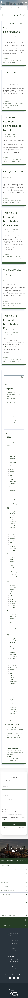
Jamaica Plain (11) (11, 406)
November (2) (13, 605)
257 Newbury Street (15, 949)
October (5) (13, 628)
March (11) (12, 696)
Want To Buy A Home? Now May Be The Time (15, 730)
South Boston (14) (11, 410)
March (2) (12, 490)
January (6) (13, 665)
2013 (8, 635)
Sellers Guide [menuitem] (14, 966)
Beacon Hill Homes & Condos (8, 902)
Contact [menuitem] (14, 968)
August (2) (12, 479)
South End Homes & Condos (7, 890)
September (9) (13, 681)
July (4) (12, 597)
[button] (25, 8)
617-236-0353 (19, 2)
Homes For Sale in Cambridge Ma (9, 869)
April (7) (12, 620)
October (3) (13, 709)
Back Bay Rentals (5, 882)
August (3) (12, 599)
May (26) (12, 673)
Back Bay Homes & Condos (7, 878)
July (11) (12, 677)
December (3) (13, 632)
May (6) (12, 622)
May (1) (11, 475)
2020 (9, 486)
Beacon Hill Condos (5, 898)
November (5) (13, 656)
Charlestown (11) (11, 400)
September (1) (13, 462)
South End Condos (5, 886)
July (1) (11, 449)
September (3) (13, 573)
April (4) (12, 591)
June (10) (12, 702)
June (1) (12, 442)
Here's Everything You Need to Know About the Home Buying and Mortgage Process (15, 752)
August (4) (12, 679)
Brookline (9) (10, 396)
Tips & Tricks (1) (11, 422)
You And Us (17, 62)
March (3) (12, 458)
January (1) (12, 469)
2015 (8, 582)
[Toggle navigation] (26, 2)
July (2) (11, 519)
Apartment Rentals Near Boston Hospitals (11, 915)
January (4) (13, 639)
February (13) (13, 667)
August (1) (12, 571)
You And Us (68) (11, 426)
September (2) (13, 521)
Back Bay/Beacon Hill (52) (14, 394)
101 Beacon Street (13, 72)
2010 (9, 717)
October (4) (13, 603)
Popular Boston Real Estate (12, 861)
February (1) (13, 441)
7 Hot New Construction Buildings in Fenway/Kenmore (15, 759)
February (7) (13, 616)
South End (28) (11, 412)
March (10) (12, 669)
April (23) (12, 671)
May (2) (12, 542)
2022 (9, 466)
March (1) (12, 471)
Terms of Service (6, 828)
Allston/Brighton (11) (12, 392)
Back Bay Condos (5, 874)
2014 (9, 610)
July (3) (11, 650)
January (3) (13, 534)
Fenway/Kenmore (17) (12, 404)
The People (15, 60)
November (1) (13, 525)
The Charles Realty (10, 36)
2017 (8, 531)
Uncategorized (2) (11, 424)
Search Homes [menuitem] (14, 959)
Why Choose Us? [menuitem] (13, 961)
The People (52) (11, 416)
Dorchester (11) (11, 402)
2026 (9, 437)
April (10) (12, 698)
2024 (9, 453)
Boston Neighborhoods (10, 920)
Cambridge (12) (11, 398)
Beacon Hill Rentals (5, 907)
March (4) (12, 589)
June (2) (12, 624)
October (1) (12, 483)
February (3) (13, 587)
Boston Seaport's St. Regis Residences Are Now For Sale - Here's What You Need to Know (14, 737)
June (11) (12, 675)
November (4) (13, 630)
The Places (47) (11, 418)
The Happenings (7, 60)
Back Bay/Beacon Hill (9, 103)
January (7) (13, 614)
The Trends (11, 62)
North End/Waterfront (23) (14, 408)
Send (14, 824)
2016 (9, 553)
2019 (9, 495)
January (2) (13, 512)
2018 (9, 508)
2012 (8, 662)
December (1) (13, 527)
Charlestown (7, 256)
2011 (8, 690)
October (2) (13, 575)
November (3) (13, 577)
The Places (13, 105)
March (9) (12, 618)
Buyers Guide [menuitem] (14, 964)
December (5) (13, 687)
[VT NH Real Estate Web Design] (14, 994)
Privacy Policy (22, 827)
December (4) (13, 658)
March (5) (12, 643)
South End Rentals (5, 894)
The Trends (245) (11, 420)
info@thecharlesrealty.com (15, 946)
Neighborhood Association (10, 346)
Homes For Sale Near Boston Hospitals (10, 911)
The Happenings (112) (12, 414)
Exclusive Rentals (5, 865)
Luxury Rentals (7, 925)
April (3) (12, 460)
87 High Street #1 (13, 171)
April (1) (12, 473)
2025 (9, 446)
